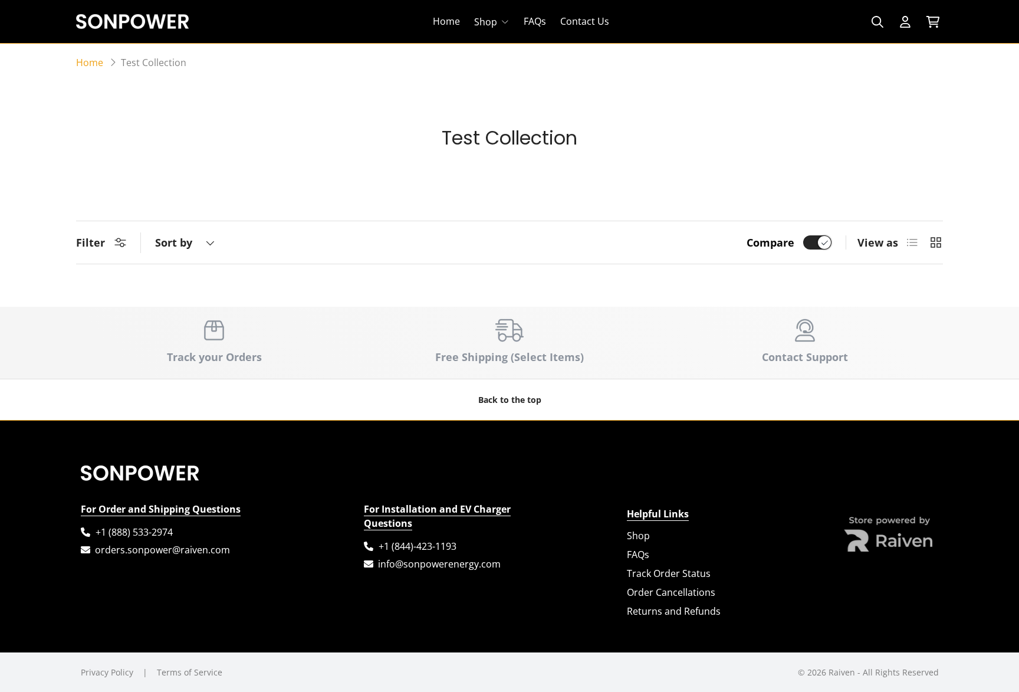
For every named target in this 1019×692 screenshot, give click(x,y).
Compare (770, 242)
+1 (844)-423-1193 (417, 546)
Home (446, 22)
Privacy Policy (107, 672)
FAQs (535, 22)
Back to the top (509, 399)
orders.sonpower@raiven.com (162, 549)
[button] (932, 21)
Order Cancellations (671, 592)
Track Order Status (669, 573)
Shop (485, 21)
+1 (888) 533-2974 (134, 532)
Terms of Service (189, 672)
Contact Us (584, 22)
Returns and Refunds (674, 611)
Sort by (173, 242)
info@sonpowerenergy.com (439, 563)
